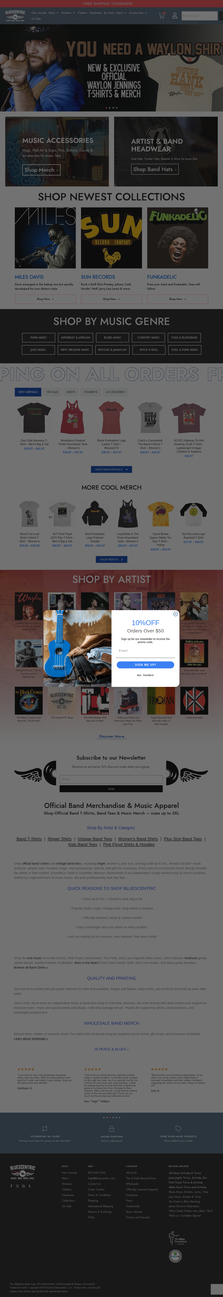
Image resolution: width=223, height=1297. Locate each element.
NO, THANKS (145, 675)
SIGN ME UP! (145, 664)
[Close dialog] (176, 614)
